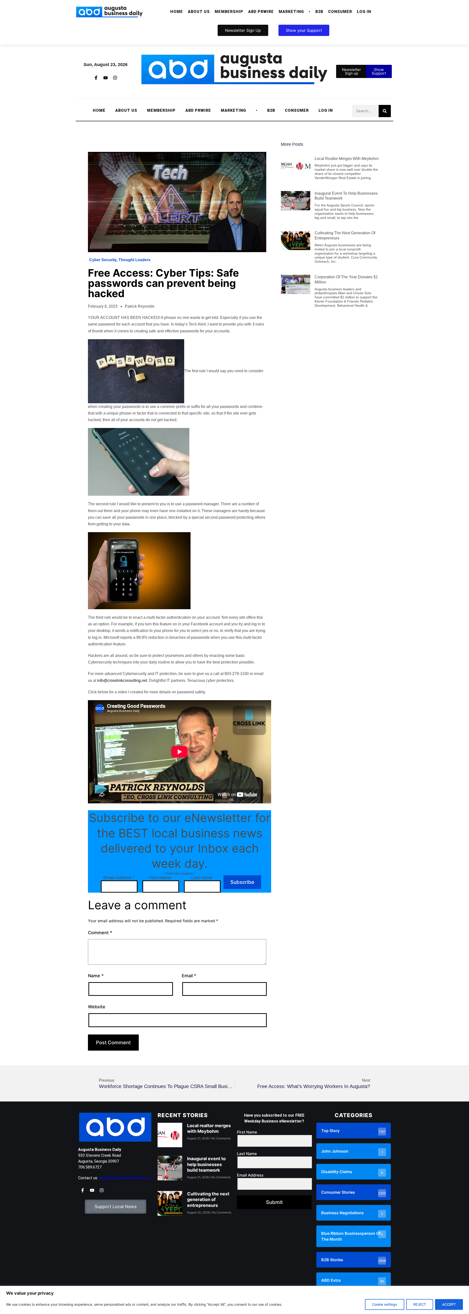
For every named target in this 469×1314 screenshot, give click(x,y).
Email (189, 975)
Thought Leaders (134, 260)
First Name (160, 877)
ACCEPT (449, 1304)
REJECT (419, 1304)
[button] (198, 11)
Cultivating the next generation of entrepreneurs (208, 1199)
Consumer (340, 11)
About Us (199, 11)
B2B (319, 11)
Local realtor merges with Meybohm (347, 159)
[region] (234, 1300)
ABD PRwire (261, 11)
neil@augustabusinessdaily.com (126, 1178)
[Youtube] (105, 77)
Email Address (118, 877)
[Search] (385, 111)
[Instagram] (115, 77)
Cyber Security (103, 260)
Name (96, 975)
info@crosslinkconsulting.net (122, 680)
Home (176, 11)
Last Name (202, 877)
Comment (100, 932)
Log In (364, 11)
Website (96, 1006)
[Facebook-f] (96, 77)
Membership (229, 11)
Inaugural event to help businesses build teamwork (206, 1164)
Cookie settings (384, 1304)
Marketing (291, 11)
